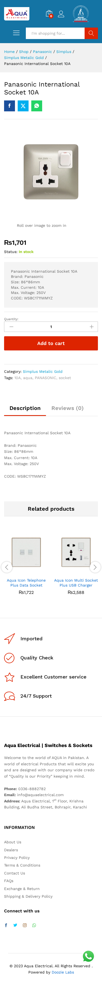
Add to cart (51, 343)
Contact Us (14, 873)
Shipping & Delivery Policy (28, 896)
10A (17, 378)
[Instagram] (25, 925)
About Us (12, 842)
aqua (27, 378)
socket (65, 378)
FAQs (8, 881)
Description (25, 408)
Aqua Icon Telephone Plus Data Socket (26, 582)
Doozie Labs (63, 972)
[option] (26, 566)
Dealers (11, 850)
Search (91, 33)
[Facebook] (6, 925)
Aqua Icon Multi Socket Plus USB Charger (76, 582)
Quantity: (11, 319)
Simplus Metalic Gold (43, 371)
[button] (20, 571)
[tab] (25, 410)
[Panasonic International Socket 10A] (9, 105)
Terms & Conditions (22, 865)
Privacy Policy (17, 857)
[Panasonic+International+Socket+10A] (23, 105)
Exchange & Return (22, 888)
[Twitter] (15, 925)
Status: (10, 251)
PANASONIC (45, 378)
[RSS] (34, 925)
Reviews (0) (67, 408)
